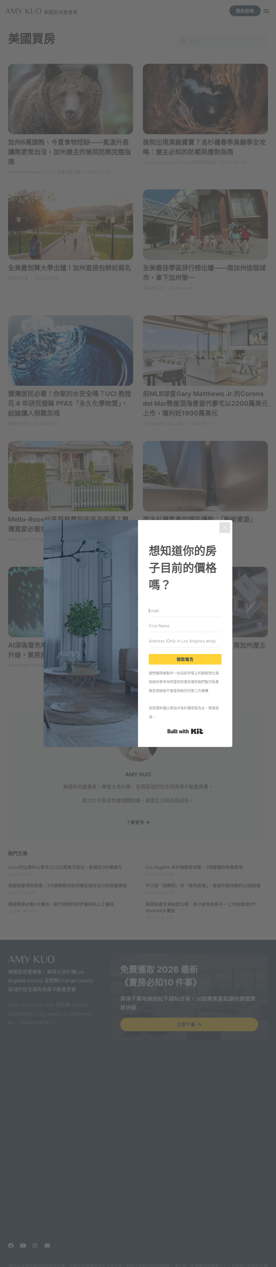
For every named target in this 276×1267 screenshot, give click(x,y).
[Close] (224, 527)
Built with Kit (185, 731)
